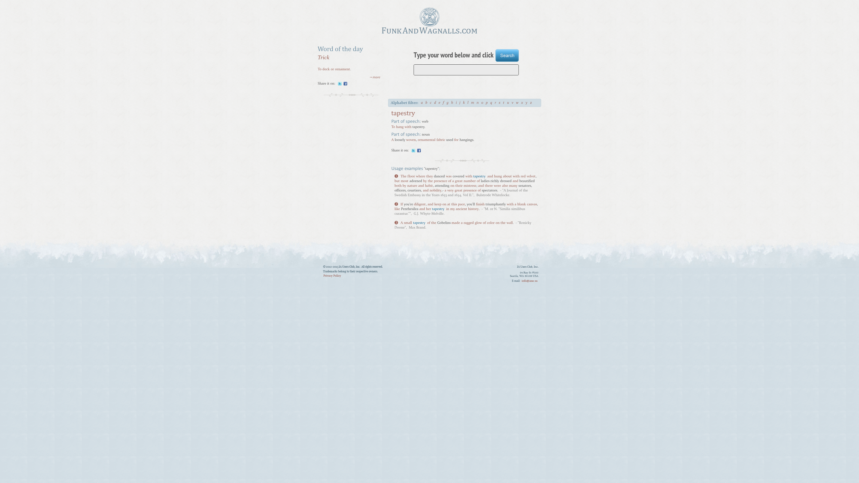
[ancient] (461, 209)
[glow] (478, 223)
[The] (403, 177)
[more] (375, 78)
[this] (454, 205)
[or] (332, 69)
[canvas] (532, 205)
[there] (489, 186)
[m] (473, 103)
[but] (397, 181)
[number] (470, 181)
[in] (447, 209)
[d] (435, 103)
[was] (449, 177)
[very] (450, 191)
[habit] (429, 186)
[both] (398, 186)
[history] (473, 209)
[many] (513, 186)
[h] (452, 103)
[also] (505, 186)
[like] (397, 209)
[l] (468, 103)
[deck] (326, 69)
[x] (522, 103)
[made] (455, 223)
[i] (456, 103)
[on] (452, 186)
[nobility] (435, 191)
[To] (319, 69)
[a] (422, 103)
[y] (527, 103)
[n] (478, 103)
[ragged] (469, 223)
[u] (508, 103)
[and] (490, 177)
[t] (504, 103)
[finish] (480, 205)
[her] (428, 209)
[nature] (412, 186)
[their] (459, 186)
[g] (448, 103)
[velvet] (531, 177)
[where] (420, 177)
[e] (440, 103)
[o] (482, 103)
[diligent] (420, 205)
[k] (464, 103)
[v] (513, 103)
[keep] (437, 205)
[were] (497, 186)
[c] (431, 103)
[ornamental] (427, 140)
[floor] (411, 177)
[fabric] (440, 140)
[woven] (411, 140)
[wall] (509, 223)
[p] (487, 103)
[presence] (440, 181)
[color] (491, 223)
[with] (407, 127)
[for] (456, 140)
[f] (444, 103)
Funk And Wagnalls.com (429, 21)
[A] (392, 140)
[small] (408, 223)
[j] (460, 103)
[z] (531, 103)
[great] (459, 181)
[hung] (498, 177)
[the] (430, 181)
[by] (425, 181)
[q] (491, 103)
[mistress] (470, 186)
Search (507, 56)
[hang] (400, 127)
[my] (452, 209)
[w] (517, 103)
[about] (507, 177)
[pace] (461, 205)
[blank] (521, 205)
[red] (523, 177)
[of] (449, 181)
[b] (426, 103)
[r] (496, 103)
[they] (429, 177)
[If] (401, 205)
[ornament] (342, 69)
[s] (500, 103)
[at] (448, 205)
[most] (404, 181)
